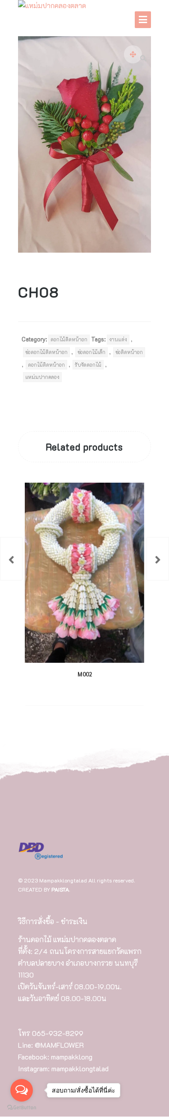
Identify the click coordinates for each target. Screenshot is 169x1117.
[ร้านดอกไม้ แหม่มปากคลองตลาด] (52, 6)
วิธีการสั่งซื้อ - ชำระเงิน (52, 921)
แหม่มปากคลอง (42, 377)
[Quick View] (105, 692)
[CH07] (11, 558)
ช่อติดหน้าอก (129, 352)
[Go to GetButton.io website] (21, 1108)
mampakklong (71, 1056)
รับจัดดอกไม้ (88, 364)
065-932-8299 (57, 1033)
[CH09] (157, 558)
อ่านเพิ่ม (77, 691)
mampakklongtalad (80, 1068)
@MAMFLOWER (59, 1045)
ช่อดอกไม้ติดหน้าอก (46, 352)
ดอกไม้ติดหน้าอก (68, 339)
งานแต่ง (118, 339)
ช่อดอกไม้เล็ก (91, 352)
